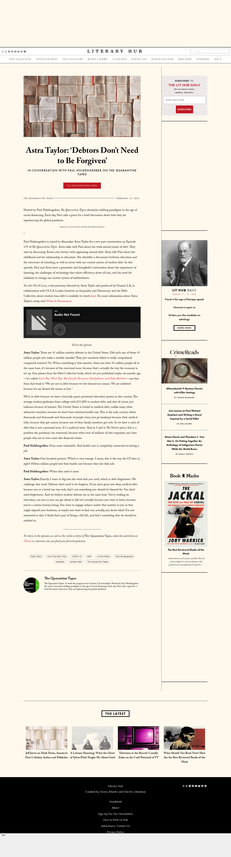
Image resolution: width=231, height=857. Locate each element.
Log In (218, 59)
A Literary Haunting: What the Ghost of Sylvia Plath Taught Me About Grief (92, 755)
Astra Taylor (36, 556)
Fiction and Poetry (47, 59)
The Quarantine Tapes (38, 198)
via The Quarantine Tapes (82, 185)
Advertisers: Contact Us (115, 826)
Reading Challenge (163, 59)
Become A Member (98, 59)
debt (89, 556)
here (93, 296)
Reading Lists (139, 59)
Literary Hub (115, 51)
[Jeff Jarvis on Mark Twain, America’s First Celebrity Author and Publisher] (46, 746)
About (115, 807)
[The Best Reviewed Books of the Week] (186, 514)
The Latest (115, 713)
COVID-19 (77, 556)
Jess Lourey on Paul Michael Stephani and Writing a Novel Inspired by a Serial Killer (184, 414)
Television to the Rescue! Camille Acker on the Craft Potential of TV (138, 755)
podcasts (60, 561)
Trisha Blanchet (186, 397)
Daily (184, 290)
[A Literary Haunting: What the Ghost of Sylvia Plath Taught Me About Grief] (92, 746)
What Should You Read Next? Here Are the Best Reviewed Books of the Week (184, 758)
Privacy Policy (115, 832)
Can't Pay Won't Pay (56, 556)
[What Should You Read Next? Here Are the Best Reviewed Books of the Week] (184, 746)
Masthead (115, 801)
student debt (76, 561)
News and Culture (73, 59)
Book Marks (185, 59)
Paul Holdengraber (125, 556)
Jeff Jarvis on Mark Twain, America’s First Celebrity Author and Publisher (46, 755)
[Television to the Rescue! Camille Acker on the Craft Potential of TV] (138, 746)
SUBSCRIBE (184, 109)
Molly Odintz (186, 454)
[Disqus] (82, 632)
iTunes (27, 541)
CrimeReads (203, 59)
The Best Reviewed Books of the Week (186, 551)
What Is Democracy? (59, 301)
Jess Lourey (186, 424)
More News (184, 328)
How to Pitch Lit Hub (115, 820)
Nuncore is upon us (184, 307)
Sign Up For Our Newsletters (115, 814)
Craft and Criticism (20, 59)
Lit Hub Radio (119, 59)
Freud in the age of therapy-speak (184, 299)
